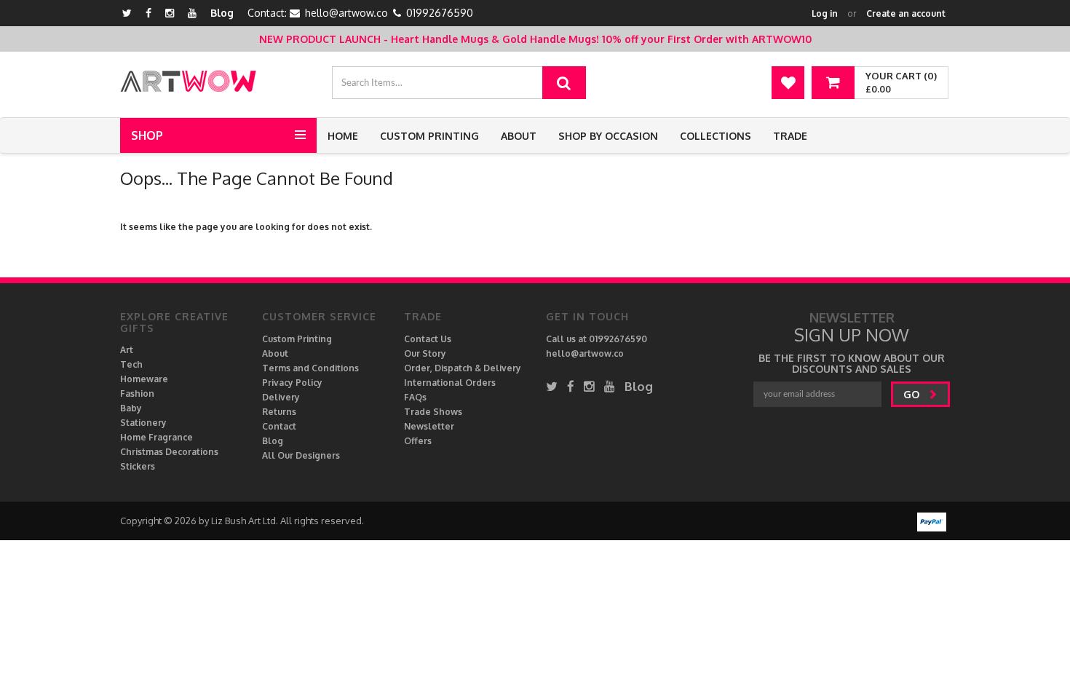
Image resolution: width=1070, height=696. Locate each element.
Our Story (425, 353)
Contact (279, 426)
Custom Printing (429, 136)
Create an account (906, 13)
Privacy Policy (292, 382)
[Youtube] (192, 12)
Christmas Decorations (169, 451)
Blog (222, 13)
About (518, 136)
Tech (131, 364)
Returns (279, 411)
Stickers (137, 466)
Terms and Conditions (310, 368)
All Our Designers (301, 455)
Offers (418, 440)
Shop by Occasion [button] (608, 136)
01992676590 (439, 13)
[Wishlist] (788, 82)
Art (126, 349)
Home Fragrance (156, 437)
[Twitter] (127, 12)
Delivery (281, 397)
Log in (825, 13)
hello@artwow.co (346, 13)
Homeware (144, 378)
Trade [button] (790, 136)
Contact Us (427, 338)
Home (343, 136)
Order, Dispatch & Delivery (462, 368)
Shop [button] (147, 135)
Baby (131, 408)
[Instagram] (169, 12)
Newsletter (429, 426)
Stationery (143, 422)
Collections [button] (715, 136)
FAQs (415, 397)
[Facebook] (148, 12)
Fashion (137, 393)
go (912, 394)
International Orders (450, 382)
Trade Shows (433, 411)
